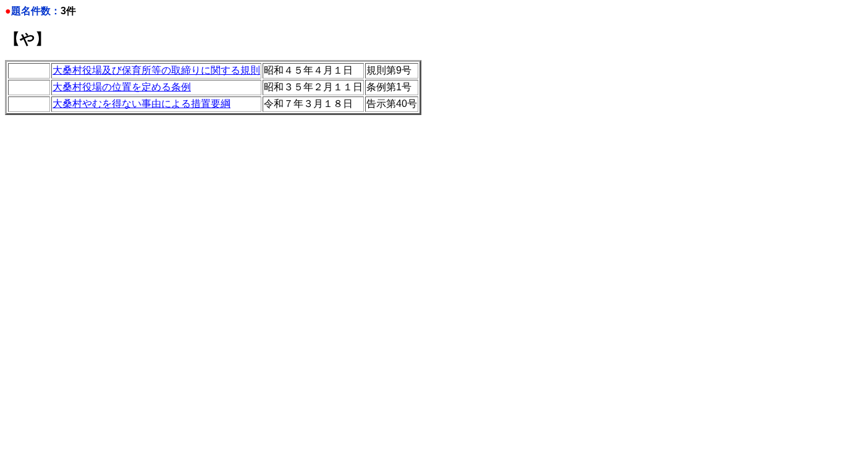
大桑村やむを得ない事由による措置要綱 (141, 103)
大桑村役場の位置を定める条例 (122, 87)
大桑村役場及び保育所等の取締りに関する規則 (156, 70)
